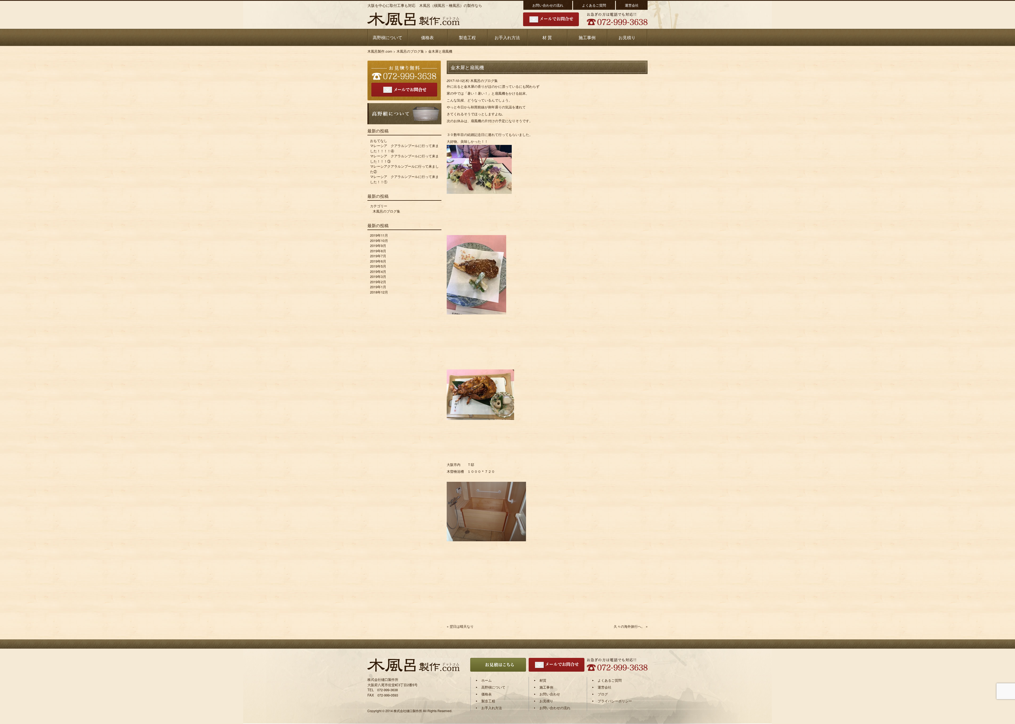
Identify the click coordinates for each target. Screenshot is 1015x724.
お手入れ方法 (507, 37)
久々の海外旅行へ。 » (631, 626)
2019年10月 (379, 240)
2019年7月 (378, 255)
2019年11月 (379, 235)
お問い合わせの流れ (547, 5)
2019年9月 (378, 245)
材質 (542, 680)
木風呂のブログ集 (410, 51)
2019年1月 (378, 286)
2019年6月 (378, 261)
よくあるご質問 (594, 5)
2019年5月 (378, 266)
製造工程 (467, 37)
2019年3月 (378, 276)
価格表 (427, 37)
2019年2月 (378, 281)
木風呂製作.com (379, 51)
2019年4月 (378, 271)
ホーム (486, 680)
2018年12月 (379, 292)
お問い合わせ (549, 693)
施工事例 (587, 37)
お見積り (627, 37)
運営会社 (632, 5)
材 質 (547, 37)
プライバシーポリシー (615, 700)
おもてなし (378, 140)
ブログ (603, 693)
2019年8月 (378, 250)
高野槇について (387, 37)
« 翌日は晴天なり (460, 626)
